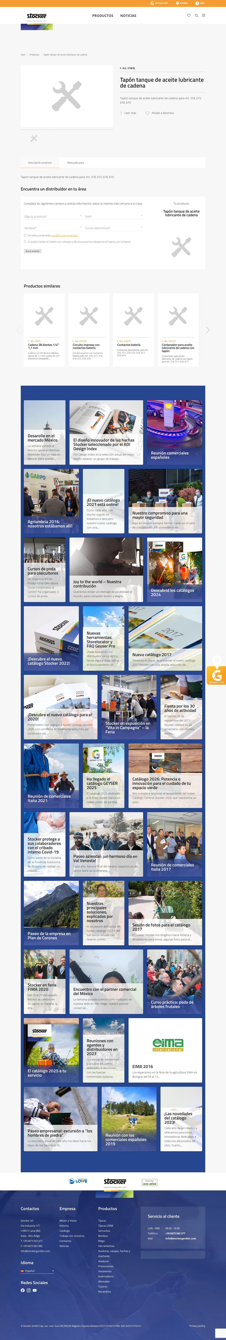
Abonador (104, 1281)
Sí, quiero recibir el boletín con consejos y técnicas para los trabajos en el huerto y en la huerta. (79, 241)
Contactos (65, 1241)
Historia (64, 1225)
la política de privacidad (64, 235)
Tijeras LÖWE (105, 1225)
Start (23, 54)
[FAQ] (199, 3)
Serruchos (104, 1230)
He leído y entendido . (53, 235)
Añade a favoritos (163, 113)
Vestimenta (104, 1271)
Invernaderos (106, 1276)
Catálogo (64, 1230)
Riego (101, 1241)
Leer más (130, 113)
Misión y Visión (68, 1220)
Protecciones (105, 1266)
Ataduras (103, 1261)
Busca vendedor (33, 251)
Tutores (102, 1286)
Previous (18, 330)
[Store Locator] (182, 3)
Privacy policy (197, 1326)
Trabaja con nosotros (71, 1236)
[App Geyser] (159, 3)
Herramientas (106, 1246)
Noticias (128, 15)
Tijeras (102, 1220)
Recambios (104, 1291)
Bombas (103, 1236)
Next (208, 330)
